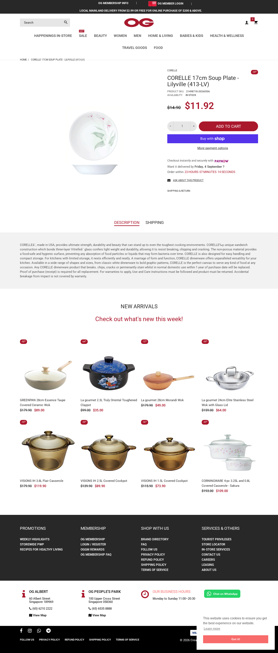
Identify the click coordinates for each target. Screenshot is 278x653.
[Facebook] (21, 631)
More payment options (212, 148)
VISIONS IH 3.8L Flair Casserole (41, 481)
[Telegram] (48, 631)
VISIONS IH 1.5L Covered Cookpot (164, 481)
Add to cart (228, 126)
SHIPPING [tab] (155, 222)
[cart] (256, 23)
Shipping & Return (178, 190)
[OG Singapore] (139, 22)
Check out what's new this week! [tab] (139, 319)
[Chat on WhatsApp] (222, 593)
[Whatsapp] (39, 631)
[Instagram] (30, 631)
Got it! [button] (235, 639)
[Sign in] (246, 23)
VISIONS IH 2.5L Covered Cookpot (104, 481)
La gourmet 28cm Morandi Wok (162, 400)
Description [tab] (126, 222)
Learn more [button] (212, 628)
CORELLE (172, 70)
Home (23, 59)
